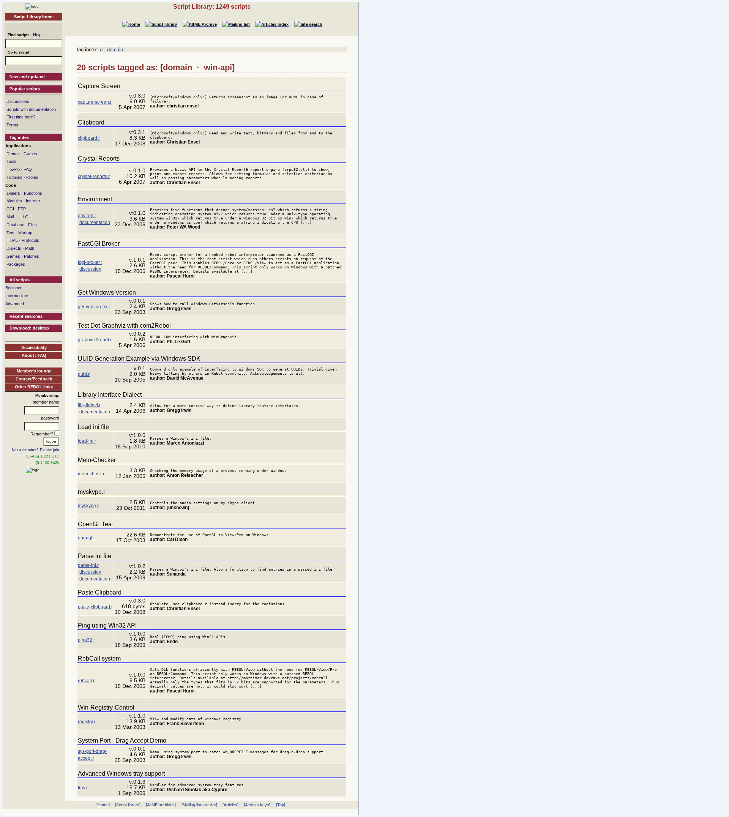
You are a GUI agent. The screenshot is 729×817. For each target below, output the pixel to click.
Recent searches (26, 316)
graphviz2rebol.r (95, 339)
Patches (31, 256)
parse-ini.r (88, 565)
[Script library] (127, 805)
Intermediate (16, 295)
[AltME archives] (161, 805)
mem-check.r (91, 473)
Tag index (19, 137)
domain (115, 49)
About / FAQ (34, 355)
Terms (12, 125)
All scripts (19, 280)
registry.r (86, 721)
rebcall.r (86, 680)
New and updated (27, 76)
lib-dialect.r (89, 405)
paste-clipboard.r (95, 607)
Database (15, 224)
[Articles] (230, 805)
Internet (33, 201)
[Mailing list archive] (199, 805)
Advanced (14, 303)
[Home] (32, 6)
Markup (25, 232)
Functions (33, 193)
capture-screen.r (95, 102)
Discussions (17, 101)
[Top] (280, 805)
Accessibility (34, 347)
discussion (90, 269)
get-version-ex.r (94, 306)
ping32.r (86, 640)
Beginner (13, 287)
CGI (10, 209)
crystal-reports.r (94, 176)
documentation (94, 222)
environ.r (87, 215)
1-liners (13, 193)
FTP (22, 209)
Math (29, 248)
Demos (13, 153)
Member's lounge (34, 371)
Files (32, 224)
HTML (12, 240)
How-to (13, 169)
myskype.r (88, 505)
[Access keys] (257, 805)
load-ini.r (87, 441)
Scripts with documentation (31, 109)
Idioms (32, 177)
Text (10, 232)
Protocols (30, 240)
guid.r (84, 374)
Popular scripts (24, 89)
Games (30, 153)
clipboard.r (89, 138)
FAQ (28, 169)
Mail (10, 217)
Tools (11, 161)
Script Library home (34, 16)
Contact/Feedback (34, 379)
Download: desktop (29, 328)
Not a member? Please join (35, 450)
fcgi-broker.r (90, 262)
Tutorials (14, 177)
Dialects (13, 248)
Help (37, 34)
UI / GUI (25, 217)
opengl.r (86, 538)
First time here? (20, 117)
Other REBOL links (34, 387)
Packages (15, 264)
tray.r (83, 787)
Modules (14, 201)
